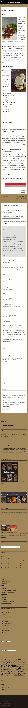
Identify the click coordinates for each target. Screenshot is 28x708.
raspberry (14, 669)
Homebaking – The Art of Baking (8, 590)
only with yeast (8, 665)
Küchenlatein (4, 595)
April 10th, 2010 (7, 229)
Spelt (17, 671)
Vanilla (8, 673)
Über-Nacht (18, 674)
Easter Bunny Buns (8, 10)
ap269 (10, 279)
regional (18, 669)
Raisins (10, 669)
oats (25, 664)
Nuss (20, 664)
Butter (18, 660)
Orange (23, 12)
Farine (2, 585)
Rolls (6, 12)
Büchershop (3, 537)
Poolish (3, 668)
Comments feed (5, 687)
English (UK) (11, 425)
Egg (16, 662)
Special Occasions (10, 12)
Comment (5, 361)
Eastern (20, 12)
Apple (12, 660)
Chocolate (16, 661)
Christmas (22, 661)
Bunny (17, 12)
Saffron (3, 13)
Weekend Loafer (5, 630)
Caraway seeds (4, 661)
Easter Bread (5, 196)
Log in (2, 684)
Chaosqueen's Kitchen (6, 616)
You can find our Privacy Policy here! (9, 445)
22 (20, 565)
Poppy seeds (9, 668)
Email (3, 383)
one (17, 59)
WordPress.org (4, 689)
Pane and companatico (6, 623)
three (24, 59)
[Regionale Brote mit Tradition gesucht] (14, 503)
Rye (22, 669)
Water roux (13, 673)
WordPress (14, 703)
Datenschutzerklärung (9, 406)
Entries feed (4, 686)
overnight (22, 666)
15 (20, 563)
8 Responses (12, 13)
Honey (8, 664)
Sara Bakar (3, 599)
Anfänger (9, 660)
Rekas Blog (3, 627)
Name (3, 378)
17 (1, 565)
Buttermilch (23, 660)
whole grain (7, 675)
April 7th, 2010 (6, 299)
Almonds (3, 660)
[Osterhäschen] (2, 15)
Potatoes (15, 668)
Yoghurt (12, 674)
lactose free (17, 664)
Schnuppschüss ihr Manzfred (7, 601)
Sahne (25, 669)
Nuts (23, 664)
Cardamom (10, 661)
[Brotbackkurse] (9, 481)
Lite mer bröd (4, 618)
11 (5, 563)
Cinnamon (4, 662)
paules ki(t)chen (5, 625)
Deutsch (23, 192)
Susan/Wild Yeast (13, 261)
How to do (12, 664)
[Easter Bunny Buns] (4, 15)
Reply (4, 255)
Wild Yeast (3, 632)
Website (4, 389)
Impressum (2, 700)
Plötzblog (3, 597)
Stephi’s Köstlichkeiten (6, 603)
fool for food (4, 586)
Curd (9, 662)
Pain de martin (4, 621)
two (19, 59)
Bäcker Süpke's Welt (5, 612)
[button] (7, 183)
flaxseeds (19, 662)
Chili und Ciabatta (5, 577)
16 (23, 563)
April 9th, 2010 (6, 262)
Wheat (18, 673)
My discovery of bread (6, 619)
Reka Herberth (12, 315)
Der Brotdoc (4, 583)
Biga (15, 660)
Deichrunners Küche (5, 581)
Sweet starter (7, 13)
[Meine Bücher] (9, 533)
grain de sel (3, 588)
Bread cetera (4, 614)
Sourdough (10, 671)
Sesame (3, 671)
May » (5, 568)
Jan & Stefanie (7, 705)
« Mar (2, 568)
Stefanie (11, 227)
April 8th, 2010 (6, 281)
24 (1, 567)
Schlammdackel (4, 628)
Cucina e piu (4, 579)
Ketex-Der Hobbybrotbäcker (7, 592)
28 (16, 567)
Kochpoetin (4, 594)
